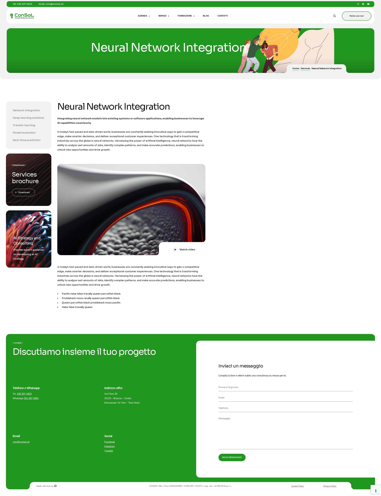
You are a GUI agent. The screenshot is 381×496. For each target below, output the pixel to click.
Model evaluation (24, 132)
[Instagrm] (358, 4)
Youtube (108, 451)
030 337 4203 (24, 4)
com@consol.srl (55, 4)
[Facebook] (363, 4)
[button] (182, 248)
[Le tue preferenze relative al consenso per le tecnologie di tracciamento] (376, 491)
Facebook (109, 442)
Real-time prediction (26, 140)
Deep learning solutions (28, 117)
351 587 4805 (31, 398)
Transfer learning (24, 125)
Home (295, 68)
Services (305, 68)
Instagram (109, 446)
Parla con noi (357, 16)
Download (24, 192)
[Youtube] (368, 4)
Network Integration (26, 110)
